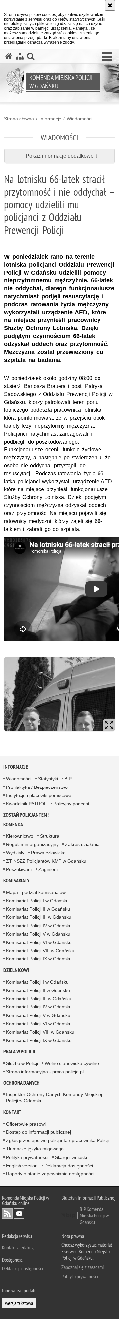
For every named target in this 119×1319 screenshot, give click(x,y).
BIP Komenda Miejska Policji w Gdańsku (94, 1215)
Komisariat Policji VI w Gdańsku (39, 942)
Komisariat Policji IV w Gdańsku (39, 925)
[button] (107, 57)
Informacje (50, 118)
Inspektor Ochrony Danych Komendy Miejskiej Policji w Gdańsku (54, 1097)
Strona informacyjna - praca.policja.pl (45, 1071)
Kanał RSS (7, 1213)
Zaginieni (48, 869)
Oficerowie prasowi (26, 1124)
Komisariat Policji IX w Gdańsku (39, 958)
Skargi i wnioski (71, 1157)
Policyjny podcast (71, 803)
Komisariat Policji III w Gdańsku (38, 917)
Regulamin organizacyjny (32, 844)
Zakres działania (82, 844)
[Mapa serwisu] (20, 56)
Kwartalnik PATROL (26, 803)
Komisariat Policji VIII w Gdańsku (40, 950)
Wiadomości (79, 118)
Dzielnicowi (16, 970)
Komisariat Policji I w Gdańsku (37, 900)
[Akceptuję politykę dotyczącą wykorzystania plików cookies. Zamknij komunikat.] (110, 5)
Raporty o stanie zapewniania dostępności (50, 1173)
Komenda (13, 824)
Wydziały (15, 852)
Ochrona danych (21, 1082)
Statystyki (48, 778)
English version (22, 1165)
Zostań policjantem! (26, 814)
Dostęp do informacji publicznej (38, 1132)
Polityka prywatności (27, 1157)
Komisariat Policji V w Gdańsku (38, 934)
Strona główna (19, 118)
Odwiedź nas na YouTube (19, 1213)
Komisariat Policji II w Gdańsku (38, 909)
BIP (68, 778)
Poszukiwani (19, 869)
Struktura (49, 836)
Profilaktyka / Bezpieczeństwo (37, 787)
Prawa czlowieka (48, 852)
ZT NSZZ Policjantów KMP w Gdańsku (46, 861)
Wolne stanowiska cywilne (72, 1063)
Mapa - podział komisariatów (36, 892)
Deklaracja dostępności (68, 1165)
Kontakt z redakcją (18, 1247)
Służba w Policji (22, 1063)
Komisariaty (16, 880)
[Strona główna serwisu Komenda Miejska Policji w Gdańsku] (9, 56)
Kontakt (12, 1112)
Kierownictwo (19, 836)
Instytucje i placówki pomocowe (38, 795)
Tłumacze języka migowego (35, 1148)
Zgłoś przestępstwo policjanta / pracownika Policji (57, 1140)
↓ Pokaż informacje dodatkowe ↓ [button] (60, 156)
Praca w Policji (19, 1051)
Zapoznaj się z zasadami (82, 1267)
